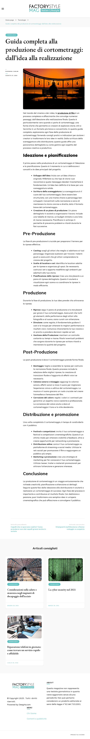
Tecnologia (11, 35)
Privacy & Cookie (78, 734)
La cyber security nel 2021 (62, 589)
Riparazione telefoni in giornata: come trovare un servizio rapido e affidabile (24, 650)
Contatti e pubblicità (37, 718)
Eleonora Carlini (11, 71)
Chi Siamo (31, 713)
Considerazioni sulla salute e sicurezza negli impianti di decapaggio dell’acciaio (22, 593)
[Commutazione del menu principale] (3, 9)
